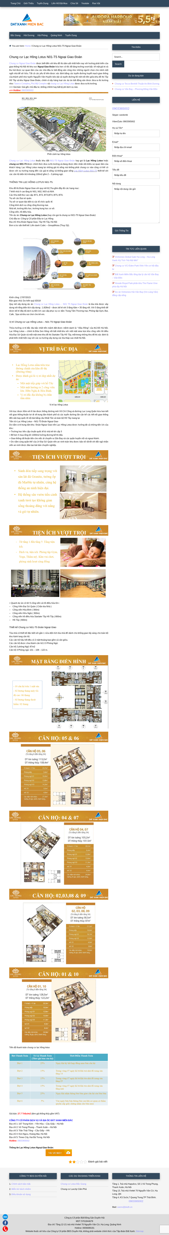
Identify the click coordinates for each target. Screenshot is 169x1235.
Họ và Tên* (117, 128)
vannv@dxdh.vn (124, 1207)
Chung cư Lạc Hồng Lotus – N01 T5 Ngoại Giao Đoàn (61, 304)
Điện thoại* (117, 156)
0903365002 (28, 90)
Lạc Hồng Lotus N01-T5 (85, 171)
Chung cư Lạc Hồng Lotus (22, 160)
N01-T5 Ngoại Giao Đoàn (62, 160)
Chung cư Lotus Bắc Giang (73, 1184)
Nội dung (116, 183)
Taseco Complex (22, 83)
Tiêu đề (115, 170)
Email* (115, 142)
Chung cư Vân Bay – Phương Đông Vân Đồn (136, 89)
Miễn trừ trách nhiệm (21, 1189)
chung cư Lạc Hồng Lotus (62, 83)
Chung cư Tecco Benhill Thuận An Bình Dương (137, 84)
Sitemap (140, 1231)
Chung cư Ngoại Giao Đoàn (22, 63)
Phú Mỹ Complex (39, 83)
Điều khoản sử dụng (21, 1194)
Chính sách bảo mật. (21, 1184)
